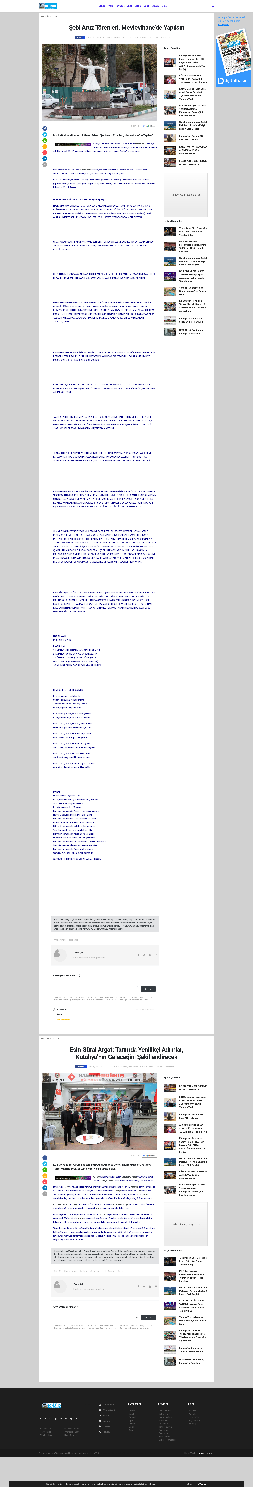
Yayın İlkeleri (45, 1432)
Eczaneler (163, 1420)
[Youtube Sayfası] (57, 1418)
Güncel (102, 6)
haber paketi (118, 1453)
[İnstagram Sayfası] (52, 1418)
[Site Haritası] (72, 1418)
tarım (66, 1187)
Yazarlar (106, 1415)
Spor (129, 6)
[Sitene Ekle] (78, 1418)
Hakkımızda (45, 1428)
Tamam (203, 1484)
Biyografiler (194, 1417)
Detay (192, 1484)
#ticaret (121, 1271)
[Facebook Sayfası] (41, 1418)
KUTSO (96, 1177)
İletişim (106, 1432)
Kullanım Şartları (71, 1428)
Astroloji (192, 1423)
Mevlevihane (86, 170)
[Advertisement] (22, 1471)
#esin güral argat (98, 1271)
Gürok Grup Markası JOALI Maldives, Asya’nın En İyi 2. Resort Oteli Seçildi (193, 125)
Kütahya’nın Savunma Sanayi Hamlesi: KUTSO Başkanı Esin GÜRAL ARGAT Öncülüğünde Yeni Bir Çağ (192, 62)
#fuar (74, 1271)
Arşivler (107, 1421)
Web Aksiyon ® (205, 1453)
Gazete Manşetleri (167, 1440)
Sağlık (147, 6)
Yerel (111, 6)
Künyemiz (108, 1426)
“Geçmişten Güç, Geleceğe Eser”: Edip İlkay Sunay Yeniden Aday (193, 231)
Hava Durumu (165, 1411)
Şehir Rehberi (165, 1436)
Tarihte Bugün (165, 1427)
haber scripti (129, 1453)
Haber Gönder (70, 1435)
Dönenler (139, 143)
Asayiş (155, 6)
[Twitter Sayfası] (46, 1418)
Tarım (110, 1181)
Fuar (139, 1191)
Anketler (193, 1414)
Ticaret (65, 1204)
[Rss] (67, 1418)
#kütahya (84, 1271)
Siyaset (120, 6)
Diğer (165, 6)
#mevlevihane (59, 940)
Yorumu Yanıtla (63, 1020)
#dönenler (73, 940)
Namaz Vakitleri (166, 1417)
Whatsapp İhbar (71, 1432)
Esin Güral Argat (129, 1177)
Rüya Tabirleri (195, 1420)
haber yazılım (142, 1453)
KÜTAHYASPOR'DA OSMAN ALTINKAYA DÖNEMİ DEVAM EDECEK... (193, 150)
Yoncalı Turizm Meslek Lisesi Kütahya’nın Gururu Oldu (192, 291)
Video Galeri (109, 1410)
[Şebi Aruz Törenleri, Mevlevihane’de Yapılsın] (99, 82)
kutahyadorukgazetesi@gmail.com (89, 958)
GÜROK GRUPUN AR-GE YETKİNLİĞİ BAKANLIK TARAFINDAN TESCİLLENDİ (193, 79)
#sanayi (111, 1271)
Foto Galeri (108, 1405)
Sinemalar (163, 1430)
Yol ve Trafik (164, 1414)
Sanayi (74, 1204)
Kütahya (103, 1181)
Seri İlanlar (164, 1433)
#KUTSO (57, 1271)
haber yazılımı (106, 1453)
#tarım (67, 1271)
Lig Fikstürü (164, 1423)
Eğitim (138, 6)
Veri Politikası (46, 1435)
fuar (98, 1208)
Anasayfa (45, 16)
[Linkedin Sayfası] (62, 1418)
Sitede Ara (194, 1411)
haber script (153, 1453)
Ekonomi (55, 1038)
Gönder (148, 989)
